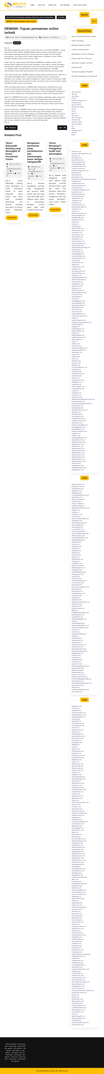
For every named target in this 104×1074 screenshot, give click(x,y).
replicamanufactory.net (79, 841)
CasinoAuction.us (77, 640)
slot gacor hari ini (18, 1052)
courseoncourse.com (78, 168)
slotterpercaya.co (77, 414)
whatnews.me (76, 911)
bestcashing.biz (77, 589)
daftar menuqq (11, 1044)
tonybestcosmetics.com (79, 992)
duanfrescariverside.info (79, 877)
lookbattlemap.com (78, 217)
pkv (73, 126)
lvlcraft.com (75, 800)
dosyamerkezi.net (77, 527)
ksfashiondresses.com (79, 337)
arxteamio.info (76, 363)
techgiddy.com (76, 181)
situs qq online (76, 92)
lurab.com (75, 1014)
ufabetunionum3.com (78, 853)
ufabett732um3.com (78, 898)
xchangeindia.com (77, 973)
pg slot (74, 113)
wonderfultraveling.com (79, 580)
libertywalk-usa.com (78, 486)
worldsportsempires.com (79, 348)
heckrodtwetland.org (78, 623)
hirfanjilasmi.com (77, 382)
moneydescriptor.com (78, 256)
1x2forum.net (76, 708)
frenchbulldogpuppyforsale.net (81, 679)
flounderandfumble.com (79, 883)
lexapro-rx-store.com (78, 674)
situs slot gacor (80, 5)
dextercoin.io (76, 687)
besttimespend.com (78, 373)
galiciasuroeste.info (78, 565)
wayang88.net (76, 866)
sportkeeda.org (76, 371)
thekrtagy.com (76, 971)
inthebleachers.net (77, 672)
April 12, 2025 (57, 158)
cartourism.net (76, 662)
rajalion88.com (76, 721)
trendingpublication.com (79, 438)
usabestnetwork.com (78, 205)
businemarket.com (77, 252)
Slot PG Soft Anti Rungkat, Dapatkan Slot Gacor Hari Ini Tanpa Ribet (30, 17)
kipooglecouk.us (77, 642)
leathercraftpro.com (78, 386)
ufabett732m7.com (78, 928)
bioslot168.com (76, 1020)
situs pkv (74, 94)
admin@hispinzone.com (29, 37)
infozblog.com (76, 597)
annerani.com (76, 548)
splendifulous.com (77, 845)
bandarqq (9, 1054)
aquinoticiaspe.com (78, 245)
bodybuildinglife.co (77, 324)
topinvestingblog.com (78, 540)
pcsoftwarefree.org (78, 757)
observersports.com (78, 241)
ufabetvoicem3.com (78, 862)
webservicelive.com (78, 1024)
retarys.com (75, 211)
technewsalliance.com (79, 892)
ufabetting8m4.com (78, 851)
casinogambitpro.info (78, 164)
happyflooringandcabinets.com (81, 322)
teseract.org (75, 924)
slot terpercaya (76, 102)
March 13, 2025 (14, 164)
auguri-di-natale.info (78, 499)
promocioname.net (78, 582)
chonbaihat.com (77, 600)
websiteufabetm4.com (79, 868)
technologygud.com (78, 329)
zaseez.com (75, 727)
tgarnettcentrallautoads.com (81, 508)
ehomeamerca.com (78, 783)
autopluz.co (75, 512)
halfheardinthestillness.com (80, 625)
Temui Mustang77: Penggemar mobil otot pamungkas (55, 148)
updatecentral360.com (79, 350)
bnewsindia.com (77, 941)
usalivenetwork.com (78, 183)
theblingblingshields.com (79, 277)
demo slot (75, 115)
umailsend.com (76, 209)
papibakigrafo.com (77, 653)
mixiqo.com (75, 391)
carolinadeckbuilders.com (80, 538)
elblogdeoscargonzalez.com (81, 602)
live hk (74, 111)
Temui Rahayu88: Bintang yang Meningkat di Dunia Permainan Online (13, 151)
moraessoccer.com (78, 574)
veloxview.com (76, 463)
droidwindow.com (77, 933)
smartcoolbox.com (77, 416)
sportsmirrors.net (77, 286)
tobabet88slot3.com (78, 429)
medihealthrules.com (78, 956)
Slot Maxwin (65, 5)
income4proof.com (78, 738)
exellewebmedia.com (78, 194)
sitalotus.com (76, 343)
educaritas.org (76, 740)
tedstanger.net (76, 896)
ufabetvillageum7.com (79, 860)
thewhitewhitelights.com (79, 619)
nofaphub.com (76, 732)
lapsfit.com (75, 832)
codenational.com (77, 1003)
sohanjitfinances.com (78, 418)
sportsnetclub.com (77, 228)
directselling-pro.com (78, 1009)
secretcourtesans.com (79, 712)
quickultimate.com (77, 405)
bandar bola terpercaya (79, 100)
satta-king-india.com (78, 811)
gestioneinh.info (77, 918)
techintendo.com (77, 785)
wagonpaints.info (77, 903)
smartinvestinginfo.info (79, 890)
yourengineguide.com (79, 965)
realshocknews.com (78, 331)
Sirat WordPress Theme (45, 1071)
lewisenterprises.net (78, 755)
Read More (13, 218)
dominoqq (12, 1046)
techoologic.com (77, 952)
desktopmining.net (77, 670)
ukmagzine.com (77, 200)
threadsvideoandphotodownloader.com (84, 179)
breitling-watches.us (78, 506)
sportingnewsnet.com (78, 271)
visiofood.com (76, 930)
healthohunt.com (77, 886)
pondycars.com (76, 948)
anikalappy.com (77, 873)
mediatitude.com (77, 520)
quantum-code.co (77, 909)
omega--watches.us (78, 503)
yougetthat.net (76, 226)
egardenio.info (76, 361)
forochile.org (76, 576)
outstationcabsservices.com (80, 969)
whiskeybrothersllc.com (79, 467)
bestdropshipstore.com (79, 789)
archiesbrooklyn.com (78, 593)
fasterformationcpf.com (79, 213)
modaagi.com (76, 561)
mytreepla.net (76, 836)
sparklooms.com (77, 423)
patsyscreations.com (78, 736)
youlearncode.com (77, 770)
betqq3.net (75, 636)
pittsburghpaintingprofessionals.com (83, 399)
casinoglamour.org (77, 685)
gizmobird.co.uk (77, 491)
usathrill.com (76, 958)
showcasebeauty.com (78, 531)
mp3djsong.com (77, 493)
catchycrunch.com (77, 730)
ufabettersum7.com (78, 444)
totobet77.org (76, 435)
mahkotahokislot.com (78, 314)
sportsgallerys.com (78, 284)
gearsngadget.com (78, 828)
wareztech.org (76, 202)
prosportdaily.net (77, 920)
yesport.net (75, 222)
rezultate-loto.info (77, 843)
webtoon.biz (75, 264)
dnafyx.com (75, 762)
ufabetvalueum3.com (78, 856)
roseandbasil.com (77, 617)
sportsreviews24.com (78, 305)
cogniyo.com (76, 378)
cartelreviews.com (77, 791)
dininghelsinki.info (77, 875)
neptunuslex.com (77, 497)
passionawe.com (77, 397)
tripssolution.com (77, 809)
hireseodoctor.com (77, 830)
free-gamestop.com (78, 196)
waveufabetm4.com (78, 864)
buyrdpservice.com (78, 220)
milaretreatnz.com (77, 559)
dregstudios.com (77, 570)
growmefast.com (77, 311)
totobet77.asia (76, 433)
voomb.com (75, 299)
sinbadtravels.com (77, 198)
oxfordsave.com (77, 232)
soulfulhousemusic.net (79, 420)
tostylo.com (75, 224)
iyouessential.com (77, 766)
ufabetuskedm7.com (78, 455)
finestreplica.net (77, 881)
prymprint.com (76, 369)
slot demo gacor (77, 130)
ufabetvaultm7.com (78, 858)
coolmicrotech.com (78, 975)
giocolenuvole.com (78, 764)
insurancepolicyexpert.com (80, 533)
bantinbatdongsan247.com (80, 170)
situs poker (75, 96)
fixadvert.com (76, 510)
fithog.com (75, 610)
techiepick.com (76, 943)
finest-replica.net (77, 915)
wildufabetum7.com (78, 470)
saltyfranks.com (77, 546)
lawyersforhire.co (77, 249)
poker (73, 128)
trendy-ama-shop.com (79, 926)
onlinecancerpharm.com (79, 316)
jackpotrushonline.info (79, 185)
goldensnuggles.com (78, 215)
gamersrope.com (77, 192)
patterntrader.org (77, 339)
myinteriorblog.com (78, 939)
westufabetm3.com (78, 465)
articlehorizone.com (78, 815)
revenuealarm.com (78, 1012)
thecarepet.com (77, 158)
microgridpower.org (78, 388)
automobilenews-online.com (81, 982)
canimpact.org (76, 657)
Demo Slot (53, 5)
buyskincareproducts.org (79, 676)
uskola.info (75, 900)
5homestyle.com (77, 691)
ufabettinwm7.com (77, 446)
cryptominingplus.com (79, 243)
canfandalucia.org (77, 962)
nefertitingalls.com (77, 734)
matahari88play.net (78, 254)
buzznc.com (75, 995)
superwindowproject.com (80, 651)
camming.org (76, 719)
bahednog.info (76, 173)
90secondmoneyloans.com (80, 802)
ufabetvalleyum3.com (78, 461)
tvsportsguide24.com (78, 303)
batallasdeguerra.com (79, 567)
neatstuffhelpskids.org (79, 572)
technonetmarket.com (79, 894)
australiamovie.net (77, 488)
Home (32, 5)
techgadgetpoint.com (78, 301)
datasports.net (76, 288)
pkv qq (74, 98)
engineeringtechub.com (79, 292)
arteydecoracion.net (78, 608)
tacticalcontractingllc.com (80, 425)
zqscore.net (75, 354)
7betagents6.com (77, 819)
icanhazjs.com (76, 655)
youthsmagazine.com (78, 258)
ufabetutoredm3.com (78, 457)
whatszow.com (76, 781)
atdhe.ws (74, 621)
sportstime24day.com (78, 273)
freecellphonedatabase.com (80, 190)
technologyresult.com (78, 777)
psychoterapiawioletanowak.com (82, 403)
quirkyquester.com (77, 408)
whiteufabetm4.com (78, 871)
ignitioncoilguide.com (78, 1016)
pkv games (9, 1048)
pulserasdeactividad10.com (80, 666)
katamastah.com (77, 352)
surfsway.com (76, 794)
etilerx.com (75, 879)
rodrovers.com (76, 806)
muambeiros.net (77, 595)
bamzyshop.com (77, 945)
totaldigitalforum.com (78, 986)
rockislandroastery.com (79, 1007)
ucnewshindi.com (77, 187)
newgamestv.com (77, 282)
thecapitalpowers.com (79, 427)
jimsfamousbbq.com (78, 484)
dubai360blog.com (77, 307)
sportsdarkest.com (77, 262)
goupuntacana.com (78, 723)
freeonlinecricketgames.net (80, 587)
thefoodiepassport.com (79, 649)
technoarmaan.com (78, 988)
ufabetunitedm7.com (78, 452)
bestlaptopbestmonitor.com (80, 612)
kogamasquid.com (77, 681)
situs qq (22, 1057)
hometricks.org (76, 384)
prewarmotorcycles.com (79, 523)
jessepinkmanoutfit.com (79, 207)
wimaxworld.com (77, 585)
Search (84, 15)
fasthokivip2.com (77, 239)
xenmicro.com (76, 749)
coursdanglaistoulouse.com (80, 495)
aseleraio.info (76, 356)
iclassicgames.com (78, 235)
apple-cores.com (77, 664)
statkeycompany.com (78, 535)
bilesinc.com (76, 557)
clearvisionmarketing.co (79, 907)
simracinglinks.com (78, 525)
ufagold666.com (77, 937)
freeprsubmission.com (79, 935)
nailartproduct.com (78, 796)
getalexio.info (76, 365)
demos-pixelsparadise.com (80, 518)
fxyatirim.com (76, 772)
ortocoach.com (76, 395)
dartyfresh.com (76, 753)
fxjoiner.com (75, 997)
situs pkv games (77, 124)
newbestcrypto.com (78, 230)
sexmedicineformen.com (79, 410)
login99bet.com (76, 710)
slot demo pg (76, 119)
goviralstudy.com (77, 659)
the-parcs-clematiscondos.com (81, 153)
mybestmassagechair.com (80, 627)
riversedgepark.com (78, 725)
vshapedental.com (77, 960)
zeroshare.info (76, 555)
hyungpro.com (76, 269)
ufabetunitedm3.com (78, 450)
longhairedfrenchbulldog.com (81, 247)
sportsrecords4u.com (78, 847)
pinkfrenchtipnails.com (79, 279)
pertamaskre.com (77, 177)
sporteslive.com (77, 275)
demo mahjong (76, 105)
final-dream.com (77, 913)
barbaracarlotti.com (78, 668)
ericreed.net (75, 629)
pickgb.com (75, 333)
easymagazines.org (78, 380)
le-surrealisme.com (78, 529)
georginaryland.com (78, 615)
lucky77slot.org (76, 309)
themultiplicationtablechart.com (82, 683)
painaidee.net (76, 260)
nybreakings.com (77, 967)
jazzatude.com (76, 550)
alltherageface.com (78, 1001)
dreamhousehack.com (79, 977)
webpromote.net (77, 604)
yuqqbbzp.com (76, 817)
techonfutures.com (78, 950)
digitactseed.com (77, 798)
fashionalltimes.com (78, 984)
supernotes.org (76, 346)
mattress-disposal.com (79, 320)
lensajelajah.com (77, 742)
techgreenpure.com (78, 787)
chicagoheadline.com (78, 717)
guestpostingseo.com (78, 162)
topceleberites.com (78, 849)
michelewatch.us (77, 501)
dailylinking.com (77, 759)
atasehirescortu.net (78, 290)
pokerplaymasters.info (79, 166)
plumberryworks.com (78, 401)
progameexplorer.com (79, 1005)
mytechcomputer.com (78, 1018)
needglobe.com (77, 393)
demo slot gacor (77, 117)
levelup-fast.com (77, 834)
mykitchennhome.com (79, 644)
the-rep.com (75, 544)
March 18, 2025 (13, 37)
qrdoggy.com (76, 326)
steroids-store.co (77, 606)
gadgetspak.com (77, 826)
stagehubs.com (76, 706)
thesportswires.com (78, 267)
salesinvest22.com (77, 922)
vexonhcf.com (76, 516)
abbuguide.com (77, 774)
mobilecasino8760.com (79, 634)
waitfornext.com (77, 905)
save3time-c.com (77, 514)
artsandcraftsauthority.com (80, 1022)
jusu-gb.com (76, 155)
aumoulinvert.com (77, 647)
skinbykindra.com (77, 999)
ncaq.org (74, 747)
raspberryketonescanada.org (81, 954)
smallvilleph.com (77, 563)
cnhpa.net (75, 341)
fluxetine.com (76, 632)
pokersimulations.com (79, 839)
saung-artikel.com (77, 237)
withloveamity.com (77, 768)
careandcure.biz (77, 376)
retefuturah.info (76, 888)
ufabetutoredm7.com (78, 459)
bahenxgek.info (76, 175)
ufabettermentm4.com (79, 442)
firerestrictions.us (77, 591)
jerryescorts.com (77, 294)
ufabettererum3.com (78, 440)
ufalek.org (75, 318)
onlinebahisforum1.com (79, 715)
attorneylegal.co (77, 296)
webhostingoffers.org (78, 779)
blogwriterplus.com (78, 160)
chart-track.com (77, 578)
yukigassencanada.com (79, 813)
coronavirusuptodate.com (80, 821)
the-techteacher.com (78, 980)
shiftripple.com (76, 412)
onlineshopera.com (78, 751)
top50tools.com (76, 542)
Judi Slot (41, 5)
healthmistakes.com (78, 335)
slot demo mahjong (78, 107)
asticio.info (75, 358)
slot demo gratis (77, 122)
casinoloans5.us (77, 638)
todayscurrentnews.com (79, 431)
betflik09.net (75, 744)
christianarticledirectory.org (80, 689)
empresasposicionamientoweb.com (83, 990)
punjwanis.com (76, 151)
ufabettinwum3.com (78, 448)
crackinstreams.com (78, 824)
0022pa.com (76, 553)
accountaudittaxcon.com (79, 367)
